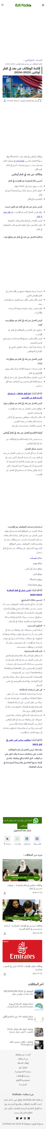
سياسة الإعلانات (23, 1076)
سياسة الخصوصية (23, 1071)
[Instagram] (17, 1118)
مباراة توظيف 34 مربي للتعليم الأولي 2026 (18, 1018)
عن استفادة (23, 1058)
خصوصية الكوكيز (23, 1080)
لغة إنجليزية (19, 160)
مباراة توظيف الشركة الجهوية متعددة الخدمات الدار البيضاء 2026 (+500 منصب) (20, 1005)
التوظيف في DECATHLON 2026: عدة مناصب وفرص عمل (18, 992)
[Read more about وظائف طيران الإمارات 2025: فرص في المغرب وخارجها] (22, 951)
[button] (2, 5)
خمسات (33, 558)
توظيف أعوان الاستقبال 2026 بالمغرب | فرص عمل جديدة (20, 1030)
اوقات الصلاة (23, 1063)
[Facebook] (29, 1118)
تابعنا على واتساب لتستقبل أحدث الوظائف (18, 823)
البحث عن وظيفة (23, 1054)
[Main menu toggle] (43, 5)
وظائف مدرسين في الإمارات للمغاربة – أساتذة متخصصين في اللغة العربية (23, 927)
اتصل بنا (23, 1084)
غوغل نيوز (23, 1067)
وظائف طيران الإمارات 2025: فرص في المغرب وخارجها (22, 968)
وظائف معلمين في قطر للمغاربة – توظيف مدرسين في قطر (24, 887)
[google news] (25, 1118)
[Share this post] (5, 100)
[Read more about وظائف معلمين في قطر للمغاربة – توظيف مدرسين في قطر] (22, 870)
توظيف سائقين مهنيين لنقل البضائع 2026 (21, 1043)
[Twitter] (21, 1118)
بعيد (35, 563)
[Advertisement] (23, 34)
